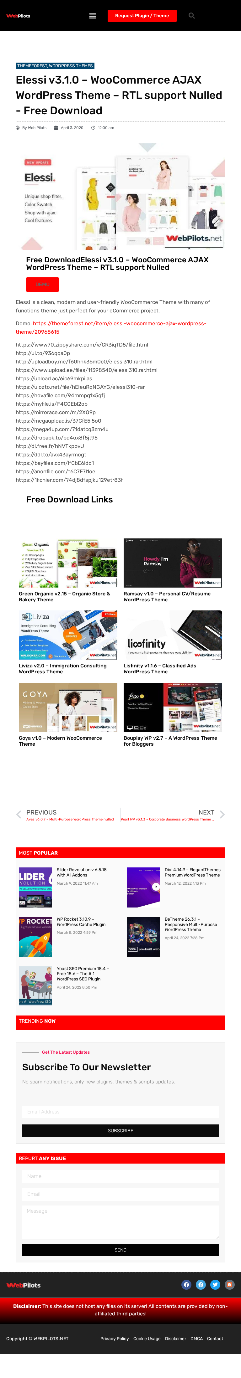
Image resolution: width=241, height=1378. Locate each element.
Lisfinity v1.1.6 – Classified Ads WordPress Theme (160, 669)
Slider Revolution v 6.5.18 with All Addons (82, 872)
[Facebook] (186, 1285)
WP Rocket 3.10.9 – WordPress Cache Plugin (81, 922)
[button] (93, 16)
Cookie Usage (147, 1338)
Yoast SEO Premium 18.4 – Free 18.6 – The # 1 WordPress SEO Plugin (83, 974)
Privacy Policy (114, 1338)
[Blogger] (230, 1285)
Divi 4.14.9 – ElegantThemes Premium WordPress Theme (193, 872)
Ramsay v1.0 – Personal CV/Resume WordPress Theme (167, 597)
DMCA (196, 1338)
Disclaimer (175, 1338)
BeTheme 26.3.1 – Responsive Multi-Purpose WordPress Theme (191, 925)
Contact (215, 1338)
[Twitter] (215, 1285)
